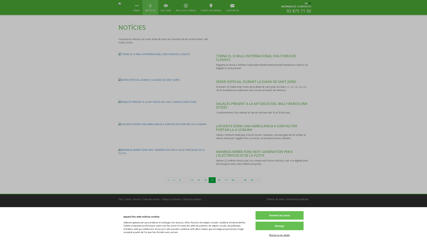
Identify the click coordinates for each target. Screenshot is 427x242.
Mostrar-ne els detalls (279, 235)
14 (205, 180)
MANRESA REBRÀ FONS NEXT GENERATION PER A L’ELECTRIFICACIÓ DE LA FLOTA (254, 153)
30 (252, 180)
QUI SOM (166, 7)
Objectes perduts (192, 199)
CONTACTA (232, 7)
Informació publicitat (297, 199)
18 (232, 180)
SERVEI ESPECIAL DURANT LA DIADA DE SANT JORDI (256, 81)
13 (198, 180)
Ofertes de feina (275, 199)
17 (226, 180)
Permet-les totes (279, 215)
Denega (279, 225)
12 (191, 180)
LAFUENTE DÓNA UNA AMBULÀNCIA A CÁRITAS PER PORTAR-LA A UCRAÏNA (256, 128)
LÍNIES (136, 7)
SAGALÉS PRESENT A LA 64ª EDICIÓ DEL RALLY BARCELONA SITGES (262, 105)
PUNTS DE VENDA (211, 7)
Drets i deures (132, 199)
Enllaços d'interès (171, 199)
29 (245, 180)
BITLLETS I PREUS (186, 7)
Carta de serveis (151, 199)
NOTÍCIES (150, 7)
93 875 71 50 (299, 11)
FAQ (120, 199)
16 (219, 180)
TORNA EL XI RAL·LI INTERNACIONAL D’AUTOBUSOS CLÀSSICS (256, 58)
